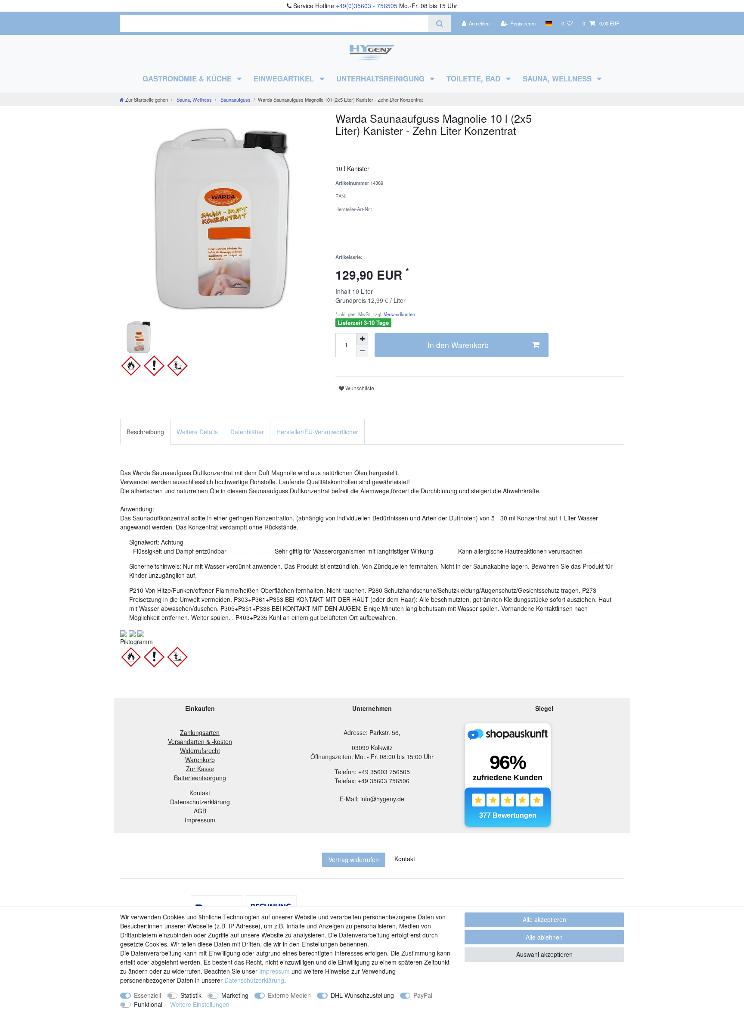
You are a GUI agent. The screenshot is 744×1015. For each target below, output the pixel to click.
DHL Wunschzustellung (362, 995)
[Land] (548, 23)
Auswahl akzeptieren (544, 954)
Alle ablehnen (544, 937)
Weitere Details (197, 431)
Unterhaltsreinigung (381, 78)
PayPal (422, 995)
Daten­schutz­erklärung (254, 980)
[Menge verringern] (362, 351)
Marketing (234, 995)
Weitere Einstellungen (199, 1004)
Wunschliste (359, 388)
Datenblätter (247, 431)
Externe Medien (289, 995)
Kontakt (404, 858)
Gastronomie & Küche (188, 78)
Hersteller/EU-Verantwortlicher (317, 431)
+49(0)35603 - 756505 (366, 5)
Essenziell (147, 995)
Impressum (274, 971)
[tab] (145, 431)
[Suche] (439, 23)
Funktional (148, 1004)
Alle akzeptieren (544, 919)
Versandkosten (398, 314)
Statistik (191, 995)
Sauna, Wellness (558, 78)
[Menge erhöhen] (362, 339)
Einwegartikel (285, 78)
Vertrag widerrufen (354, 859)
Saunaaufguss (235, 99)
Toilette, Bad (474, 78)
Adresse (355, 732)
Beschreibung (145, 431)
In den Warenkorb (458, 344)
